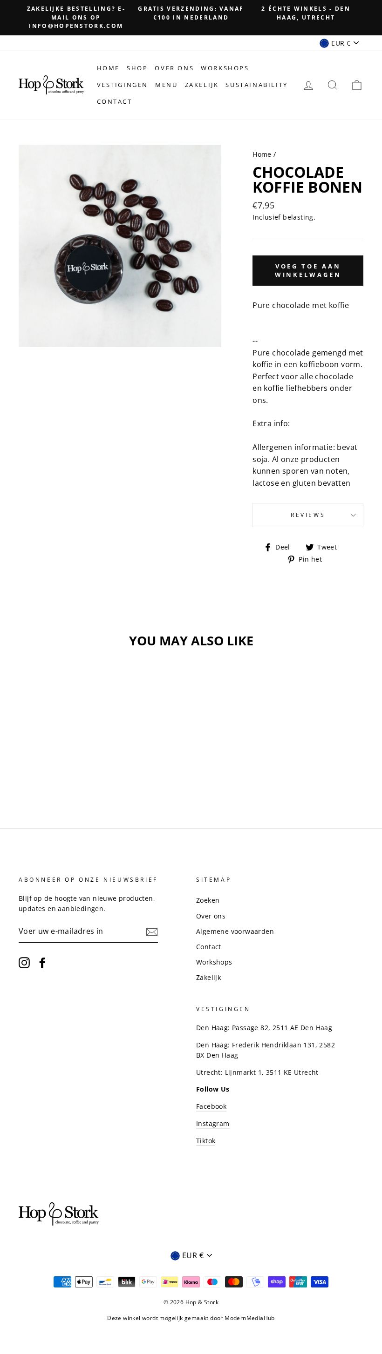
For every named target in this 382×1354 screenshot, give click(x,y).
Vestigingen (123, 84)
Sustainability (256, 84)
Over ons (174, 68)
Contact (114, 101)
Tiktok (205, 1140)
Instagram (213, 1123)
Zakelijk (202, 84)
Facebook (211, 1106)
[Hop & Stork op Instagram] (24, 962)
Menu (166, 84)
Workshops (225, 68)
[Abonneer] (152, 932)
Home (108, 68)
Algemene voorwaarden (235, 931)
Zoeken (207, 900)
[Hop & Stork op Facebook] (42, 962)
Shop (137, 68)
